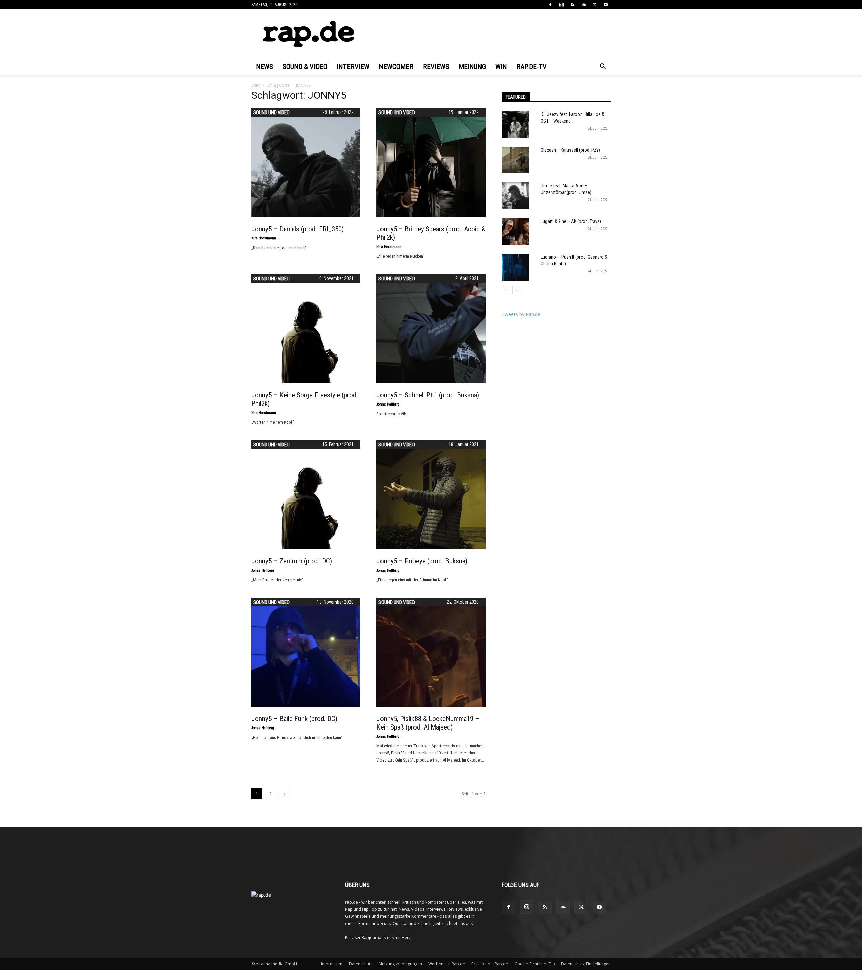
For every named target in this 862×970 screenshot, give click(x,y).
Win (501, 67)
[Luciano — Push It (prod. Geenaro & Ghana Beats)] (515, 267)
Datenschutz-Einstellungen (586, 964)
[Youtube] (606, 4)
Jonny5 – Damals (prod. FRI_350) (297, 229)
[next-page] (284, 793)
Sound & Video (305, 67)
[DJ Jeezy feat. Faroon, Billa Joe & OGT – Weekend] (515, 124)
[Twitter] (595, 4)
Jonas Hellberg (387, 404)
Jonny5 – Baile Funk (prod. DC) (294, 719)
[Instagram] (561, 4)
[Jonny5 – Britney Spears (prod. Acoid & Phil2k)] (431, 162)
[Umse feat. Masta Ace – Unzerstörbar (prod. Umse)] (515, 195)
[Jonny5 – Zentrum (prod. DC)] (305, 494)
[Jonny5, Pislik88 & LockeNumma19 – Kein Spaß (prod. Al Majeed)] (431, 652)
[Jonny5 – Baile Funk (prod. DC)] (305, 652)
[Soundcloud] (583, 4)
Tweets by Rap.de (521, 314)
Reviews (436, 67)
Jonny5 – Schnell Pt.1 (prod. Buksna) (427, 395)
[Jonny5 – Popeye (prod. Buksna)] (431, 494)
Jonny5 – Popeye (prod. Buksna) (421, 561)
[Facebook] (550, 4)
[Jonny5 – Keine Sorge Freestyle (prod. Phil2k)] (305, 328)
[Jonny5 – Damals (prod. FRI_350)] (305, 162)
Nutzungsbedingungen (400, 964)
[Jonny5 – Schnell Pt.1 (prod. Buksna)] (431, 328)
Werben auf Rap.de (446, 964)
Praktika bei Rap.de (489, 964)
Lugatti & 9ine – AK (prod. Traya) (571, 221)
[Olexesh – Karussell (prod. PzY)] (515, 160)
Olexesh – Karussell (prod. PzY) (570, 150)
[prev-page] (506, 290)
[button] (603, 67)
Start (255, 85)
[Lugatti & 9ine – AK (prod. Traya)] (515, 231)
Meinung (472, 67)
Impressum (331, 964)
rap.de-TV (531, 67)
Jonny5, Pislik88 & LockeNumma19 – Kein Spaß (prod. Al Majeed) (427, 723)
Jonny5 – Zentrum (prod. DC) (291, 561)
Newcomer (396, 67)
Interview (353, 67)
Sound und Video (271, 112)
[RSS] (572, 4)
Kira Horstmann (263, 238)
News (264, 67)
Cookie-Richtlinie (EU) (535, 964)
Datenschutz (360, 964)
